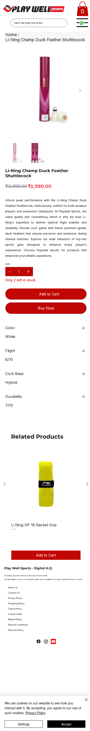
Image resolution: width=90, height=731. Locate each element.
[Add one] (28, 271)
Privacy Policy (35, 712)
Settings (24, 724)
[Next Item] (80, 91)
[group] (46, 504)
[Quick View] (46, 484)
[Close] (83, 702)
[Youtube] (53, 641)
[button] (82, 8)
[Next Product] (87, 483)
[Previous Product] (4, 483)
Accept (66, 724)
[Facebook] (38, 641)
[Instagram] (45, 641)
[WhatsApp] (6, 423)
